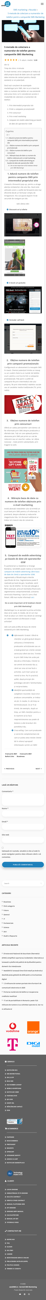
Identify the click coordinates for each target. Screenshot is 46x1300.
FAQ (8, 1243)
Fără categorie (9, 906)
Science (6, 927)
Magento (10, 1148)
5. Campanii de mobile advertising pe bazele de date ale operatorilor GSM (20, 162)
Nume (5, 808)
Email (5, 821)
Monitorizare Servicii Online (18, 1258)
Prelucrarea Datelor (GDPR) (17, 1261)
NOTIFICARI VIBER (13, 1092)
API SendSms (11, 1208)
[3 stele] (11, 60)
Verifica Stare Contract (16, 1200)
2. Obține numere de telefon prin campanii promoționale (23, 146)
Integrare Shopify (13, 1155)
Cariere (9, 1254)
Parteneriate (8, 923)
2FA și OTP (10, 1077)
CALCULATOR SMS (13, 1215)
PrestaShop (11, 1144)
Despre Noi (11, 1239)
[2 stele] (8, 60)
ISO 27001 (10, 1250)
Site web (5, 835)
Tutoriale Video (13, 1222)
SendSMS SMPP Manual (15, 1211)
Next (38, 769)
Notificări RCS (12, 1070)
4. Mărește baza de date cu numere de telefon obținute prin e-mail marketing (21, 156)
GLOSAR (9, 1247)
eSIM (8, 1110)
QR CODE (10, 1099)
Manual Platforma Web (16, 1204)
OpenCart (10, 1152)
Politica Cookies (13, 1265)
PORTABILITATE (12, 1096)
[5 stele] (16, 60)
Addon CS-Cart (12, 1159)
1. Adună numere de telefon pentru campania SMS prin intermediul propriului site (22, 140)
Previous (10, 769)
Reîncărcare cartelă (14, 1107)
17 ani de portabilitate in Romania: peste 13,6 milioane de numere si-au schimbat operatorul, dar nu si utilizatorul (22, 1004)
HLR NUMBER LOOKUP (14, 1085)
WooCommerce (12, 1141)
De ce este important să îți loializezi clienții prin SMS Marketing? (24, 167)
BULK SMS (10, 1081)
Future (6, 910)
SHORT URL (10, 1103)
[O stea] (5, 60)
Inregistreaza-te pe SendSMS (17, 1193)
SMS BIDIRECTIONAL (13, 1074)
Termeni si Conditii (14, 1269)
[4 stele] (13, 60)
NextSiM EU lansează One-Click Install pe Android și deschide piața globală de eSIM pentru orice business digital (22, 975)
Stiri (5, 932)
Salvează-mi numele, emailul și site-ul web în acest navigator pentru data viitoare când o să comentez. (21, 854)
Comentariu (7, 791)
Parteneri (10, 1137)
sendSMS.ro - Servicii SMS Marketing (23, 1287)
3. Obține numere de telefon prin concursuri (19, 151)
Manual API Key (12, 1219)
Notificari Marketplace (16, 1163)
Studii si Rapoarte (10, 936)
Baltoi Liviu (9, 756)
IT (4, 919)
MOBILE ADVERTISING (14, 1088)
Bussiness (21, 756)
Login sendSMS (12, 1189)
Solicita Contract (13, 1197)
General (7, 914)
